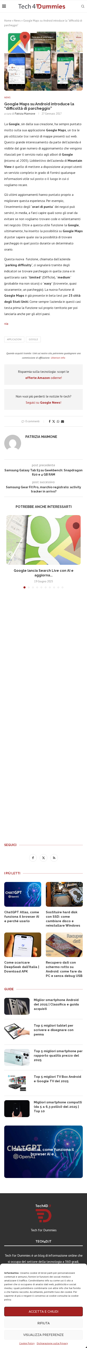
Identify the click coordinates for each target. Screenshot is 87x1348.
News (17, 20)
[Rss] (54, 858)
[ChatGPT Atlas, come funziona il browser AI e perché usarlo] (22, 894)
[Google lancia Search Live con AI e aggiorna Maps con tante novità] (43, 540)
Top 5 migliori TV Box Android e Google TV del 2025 (57, 1079)
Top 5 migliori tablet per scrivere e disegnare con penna (53, 1030)
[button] (10, 554)
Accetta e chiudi (43, 1312)
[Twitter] (44, 858)
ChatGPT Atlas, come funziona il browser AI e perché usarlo (21, 916)
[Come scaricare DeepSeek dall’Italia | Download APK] (22, 944)
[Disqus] (43, 654)
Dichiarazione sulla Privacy (52, 1343)
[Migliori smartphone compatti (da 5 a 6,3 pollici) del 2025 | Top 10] (17, 1108)
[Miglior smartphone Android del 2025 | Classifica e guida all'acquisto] (17, 1006)
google (33, 339)
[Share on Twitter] (53, 421)
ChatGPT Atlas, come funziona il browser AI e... (43, 1151)
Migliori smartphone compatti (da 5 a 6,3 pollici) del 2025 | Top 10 (58, 1106)
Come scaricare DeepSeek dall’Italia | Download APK (21, 967)
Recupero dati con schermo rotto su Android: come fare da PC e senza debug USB (64, 969)
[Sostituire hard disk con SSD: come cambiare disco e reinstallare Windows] (64, 894)
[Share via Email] (62, 421)
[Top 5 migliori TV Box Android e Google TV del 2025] (17, 1083)
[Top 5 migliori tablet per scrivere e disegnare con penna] (17, 1031)
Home (7, 20)
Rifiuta (43, 1323)
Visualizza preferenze (43, 1335)
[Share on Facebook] (49, 421)
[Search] (83, 6)
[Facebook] (33, 858)
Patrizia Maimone (25, 113)
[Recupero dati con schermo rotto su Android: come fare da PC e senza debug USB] (64, 944)
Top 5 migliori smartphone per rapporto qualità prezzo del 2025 (58, 1055)
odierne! (43, 378)
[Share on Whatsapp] (58, 421)
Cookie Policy (27, 1343)
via (6, 323)
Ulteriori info (58, 357)
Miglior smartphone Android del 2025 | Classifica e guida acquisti (56, 1004)
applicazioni (14, 339)
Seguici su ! (43, 402)
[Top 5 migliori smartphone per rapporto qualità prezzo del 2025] (17, 1057)
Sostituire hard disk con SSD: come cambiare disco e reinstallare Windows (63, 918)
